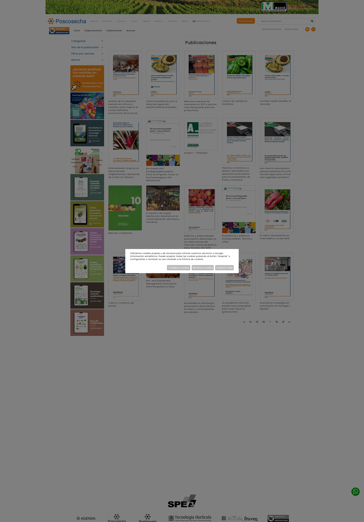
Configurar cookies (178, 267)
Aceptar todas (224, 267)
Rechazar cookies (203, 267)
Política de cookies (192, 259)
